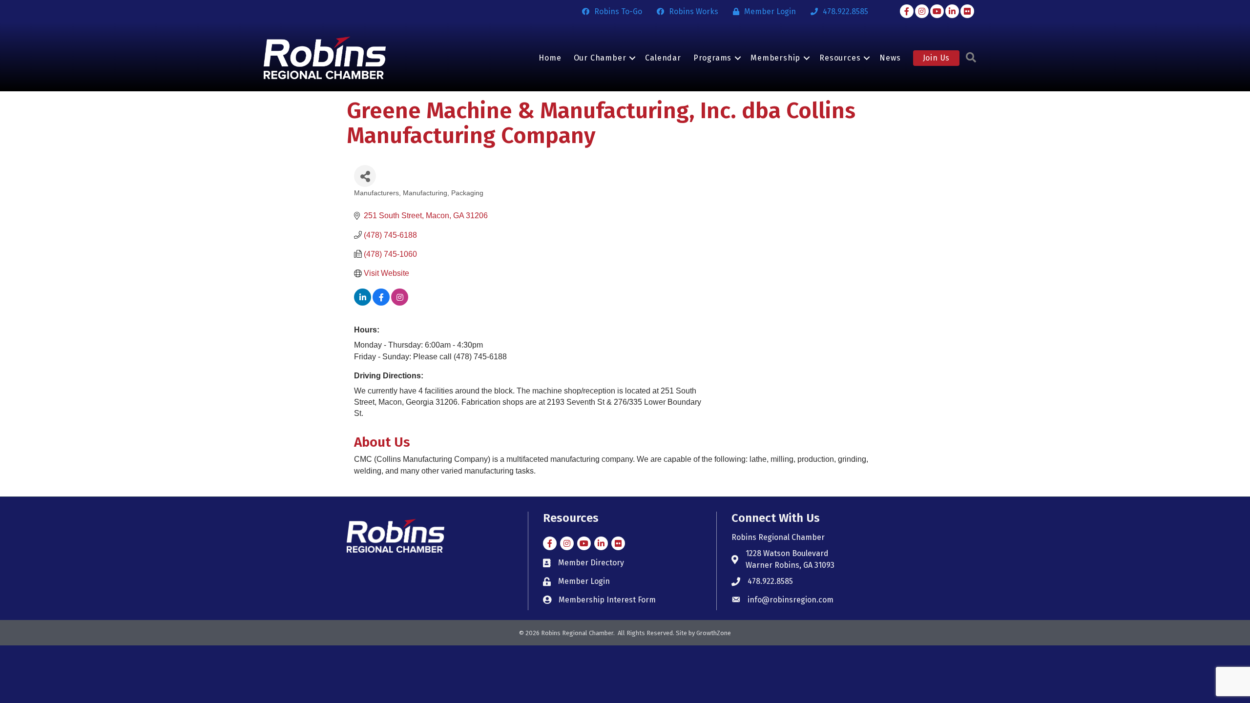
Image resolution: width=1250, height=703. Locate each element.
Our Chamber (600, 57)
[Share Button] (365, 176)
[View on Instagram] (399, 303)
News (889, 57)
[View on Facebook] (381, 303)
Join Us (936, 57)
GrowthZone (713, 633)
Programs (712, 57)
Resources (839, 57)
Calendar (663, 57)
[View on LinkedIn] (362, 303)
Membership (775, 57)
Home (550, 57)
